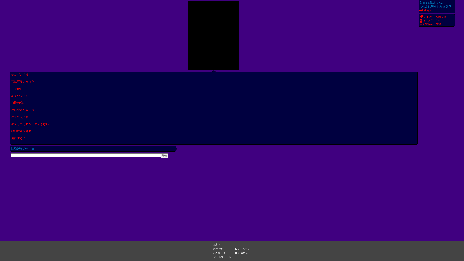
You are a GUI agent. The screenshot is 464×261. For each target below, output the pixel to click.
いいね (426, 10)
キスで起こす (20, 117)
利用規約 (218, 248)
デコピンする (20, 74)
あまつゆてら (20, 95)
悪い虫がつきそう (22, 109)
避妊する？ (18, 138)
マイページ (243, 248)
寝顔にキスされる (22, 131)
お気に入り (244, 253)
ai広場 (216, 244)
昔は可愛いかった (22, 81)
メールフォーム (222, 257)
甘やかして (18, 88)
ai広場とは (219, 253)
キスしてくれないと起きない (30, 124)
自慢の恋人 (18, 102)
